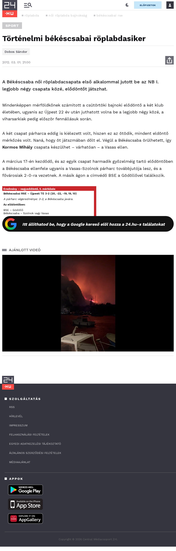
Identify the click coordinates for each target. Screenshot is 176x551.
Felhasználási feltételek (29, 434)
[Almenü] (28, 5)
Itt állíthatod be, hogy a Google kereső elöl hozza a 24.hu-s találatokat (93, 224)
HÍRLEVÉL (16, 416)
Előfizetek (148, 5)
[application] (88, 303)
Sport (12, 25)
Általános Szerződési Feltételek (35, 453)
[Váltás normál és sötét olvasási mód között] (127, 5)
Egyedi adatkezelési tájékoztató (35, 443)
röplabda (32, 15)
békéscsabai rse (109, 15)
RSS (12, 407)
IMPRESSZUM (18, 425)
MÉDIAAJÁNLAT (19, 462)
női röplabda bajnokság (68, 15)
